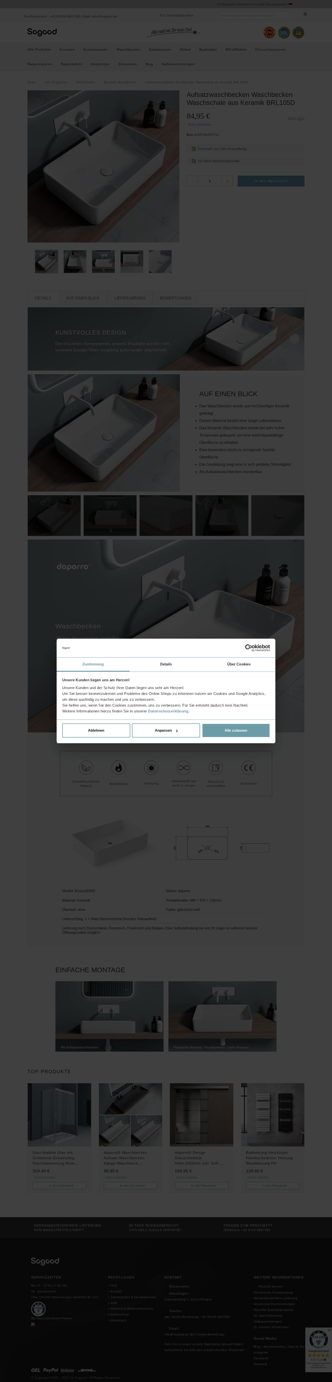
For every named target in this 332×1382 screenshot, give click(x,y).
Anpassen (163, 730)
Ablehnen (96, 730)
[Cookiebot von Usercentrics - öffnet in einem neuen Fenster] (248, 648)
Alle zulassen (236, 730)
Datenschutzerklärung (168, 711)
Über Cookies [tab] (239, 664)
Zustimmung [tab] (93, 664)
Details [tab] (166, 664)
